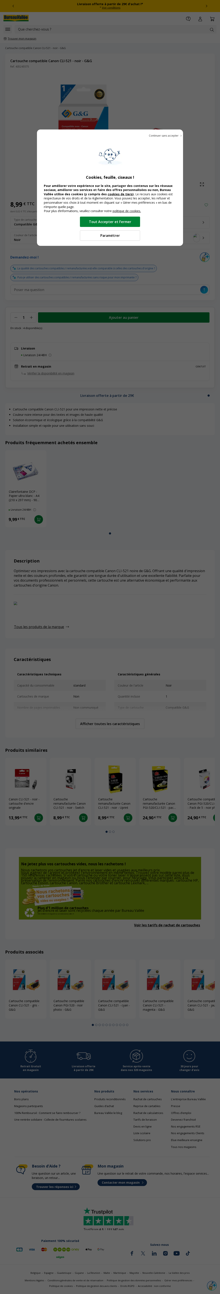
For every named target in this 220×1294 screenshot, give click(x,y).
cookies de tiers (120, 194)
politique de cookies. (127, 211)
